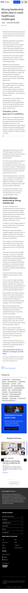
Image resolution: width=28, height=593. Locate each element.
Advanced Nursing (6, 379)
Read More (5, 472)
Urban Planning (13, 398)
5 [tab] (17, 479)
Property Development (17, 390)
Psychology (4, 392)
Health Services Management (13, 22)
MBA (9, 390)
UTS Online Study (21, 398)
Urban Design (5, 398)
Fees (3, 539)
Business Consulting (12, 381)
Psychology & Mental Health (15, 392)
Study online (5, 542)
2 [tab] (11, 479)
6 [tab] (19, 479)
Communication (21, 381)
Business (4, 381)
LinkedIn (5, 557)
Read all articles (14, 483)
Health (3, 22)
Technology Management (14, 396)
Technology (4, 396)
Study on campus (18, 547)
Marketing (4, 390)
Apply (3, 545)
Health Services (5, 385)
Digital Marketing (6, 383)
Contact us (17, 545)
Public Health (5, 394)
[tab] (13, 517)
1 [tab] (9, 479)
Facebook (5, 559)
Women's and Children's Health (8, 400)
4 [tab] (15, 479)
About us (4, 547)
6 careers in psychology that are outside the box (11, 462)
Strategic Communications (15, 394)
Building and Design (16, 379)
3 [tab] (13, 479)
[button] (22, 2)
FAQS (16, 542)
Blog (15, 539)
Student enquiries (6, 554)
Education (13, 383)
